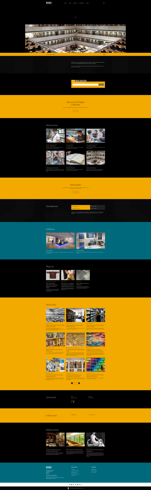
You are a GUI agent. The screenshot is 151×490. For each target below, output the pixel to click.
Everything (73, 80)
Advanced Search (101, 86)
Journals (81, 80)
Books (78, 80)
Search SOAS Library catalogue (78, 82)
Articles (85, 80)
